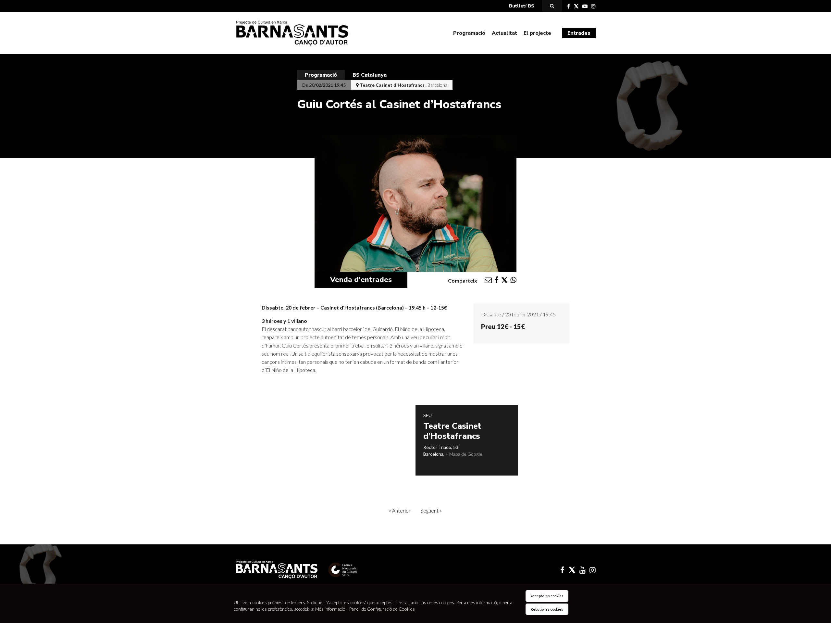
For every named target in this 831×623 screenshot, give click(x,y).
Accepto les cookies (547, 596)
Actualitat (504, 33)
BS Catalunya (370, 75)
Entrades (578, 33)
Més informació (330, 609)
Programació (469, 33)
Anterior (400, 510)
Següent (431, 510)
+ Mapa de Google (463, 454)
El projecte (537, 33)
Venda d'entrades (361, 280)
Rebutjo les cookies (547, 609)
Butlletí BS (521, 6)
